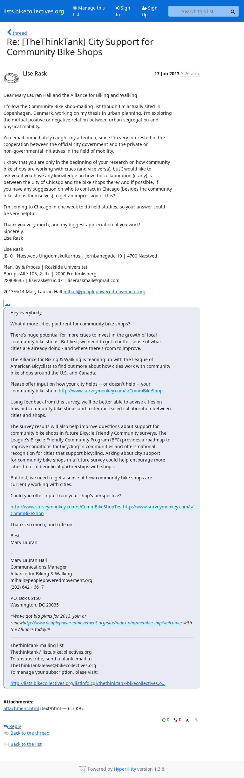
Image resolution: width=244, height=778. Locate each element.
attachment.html (21, 708)
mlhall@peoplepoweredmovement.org (105, 291)
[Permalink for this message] (196, 720)
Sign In (123, 11)
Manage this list (89, 11)
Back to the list (25, 744)
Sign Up (150, 11)
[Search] (233, 11)
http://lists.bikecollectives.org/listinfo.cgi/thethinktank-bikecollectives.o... (88, 683)
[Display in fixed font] (187, 720)
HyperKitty (125, 769)
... (7, 303)
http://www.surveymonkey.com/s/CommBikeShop (111, 391)
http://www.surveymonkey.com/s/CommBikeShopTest (66, 507)
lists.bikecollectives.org (33, 11)
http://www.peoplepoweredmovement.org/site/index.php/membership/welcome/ (102, 623)
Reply (14, 726)
